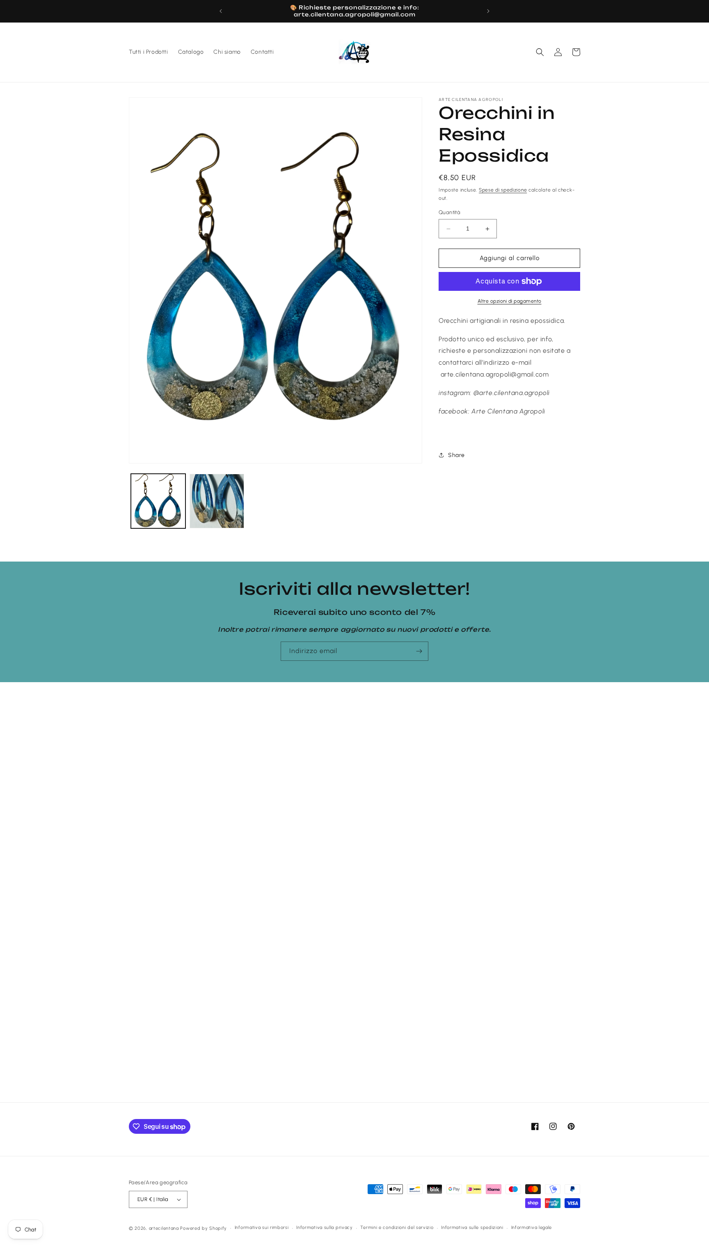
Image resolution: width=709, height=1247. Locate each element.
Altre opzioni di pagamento (510, 301)
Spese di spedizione (503, 190)
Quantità (449, 213)
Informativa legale (531, 1227)
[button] (540, 52)
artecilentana (164, 1228)
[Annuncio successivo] (488, 11)
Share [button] (456, 455)
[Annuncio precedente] (221, 11)
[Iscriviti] (419, 651)
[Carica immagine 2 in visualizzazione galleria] (217, 501)
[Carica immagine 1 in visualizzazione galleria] (158, 501)
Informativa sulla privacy (324, 1227)
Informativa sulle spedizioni (472, 1227)
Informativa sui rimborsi (262, 1227)
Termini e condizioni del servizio (396, 1227)
